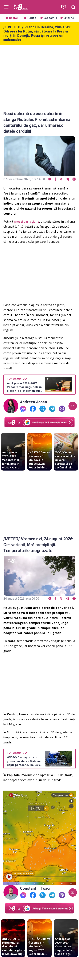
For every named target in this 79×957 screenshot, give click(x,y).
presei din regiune (26, 221)
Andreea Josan (33, 402)
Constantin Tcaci (35, 888)
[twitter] (61, 179)
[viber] (74, 179)
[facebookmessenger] (49, 179)
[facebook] (55, 179)
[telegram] (67, 179)
